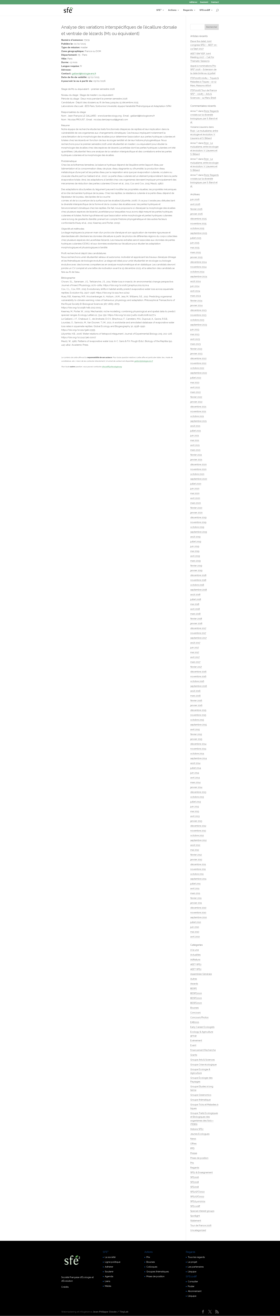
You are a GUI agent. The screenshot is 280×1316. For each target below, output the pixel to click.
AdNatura (195, 959)
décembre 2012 (198, 826)
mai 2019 (194, 551)
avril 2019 (195, 556)
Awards (194, 983)
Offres (193, 1143)
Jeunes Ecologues (199, 1134)
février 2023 (196, 349)
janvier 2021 (196, 459)
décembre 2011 (198, 864)
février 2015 (196, 734)
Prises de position (199, 1158)
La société (110, 1257)
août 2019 (195, 536)
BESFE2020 (196, 993)
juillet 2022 (195, 377)
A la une (194, 950)
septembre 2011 (198, 879)
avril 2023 (195, 339)
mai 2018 (194, 604)
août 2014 (195, 763)
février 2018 (196, 618)
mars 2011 (195, 893)
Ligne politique (112, 1262)
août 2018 (195, 594)
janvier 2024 (196, 305)
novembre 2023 (198, 315)
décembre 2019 (198, 517)
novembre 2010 (198, 912)
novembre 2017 (198, 633)
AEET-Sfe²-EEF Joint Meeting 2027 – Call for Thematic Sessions (202, 57)
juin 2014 (194, 773)
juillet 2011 (195, 883)
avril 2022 (195, 387)
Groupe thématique (200, 1099)
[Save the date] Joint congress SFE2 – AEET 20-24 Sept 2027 (203, 45)
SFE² (158, 10)
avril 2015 (195, 729)
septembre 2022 (198, 373)
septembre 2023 (198, 324)
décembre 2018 (198, 575)
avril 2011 (194, 888)
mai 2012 (194, 850)
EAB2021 (194, 1022)
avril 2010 (195, 936)
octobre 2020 (197, 474)
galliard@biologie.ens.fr (84, 73)
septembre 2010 (198, 917)
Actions (172, 10)
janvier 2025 (196, 257)
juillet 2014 (195, 768)
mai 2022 (194, 382)
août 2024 (195, 281)
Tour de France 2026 (200, 1225)
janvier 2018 (196, 623)
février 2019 (196, 565)
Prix (192, 1163)
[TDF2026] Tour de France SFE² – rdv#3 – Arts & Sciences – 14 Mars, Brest (203, 94)
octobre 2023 (197, 320)
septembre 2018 (198, 589)
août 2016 (195, 691)
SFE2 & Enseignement (201, 1172)
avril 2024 (195, 291)
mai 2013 (194, 811)
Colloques (151, 1266)
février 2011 (196, 898)
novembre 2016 (198, 676)
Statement (195, 1220)
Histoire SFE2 (196, 1129)
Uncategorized (198, 1230)
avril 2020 (195, 498)
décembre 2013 (198, 792)
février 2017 (196, 667)
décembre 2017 (198, 628)
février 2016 (196, 700)
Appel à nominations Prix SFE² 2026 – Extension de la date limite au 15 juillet (203, 70)
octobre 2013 (197, 797)
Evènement (196, 1040)
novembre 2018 (198, 580)
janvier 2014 (196, 787)
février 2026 (196, 209)
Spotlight (195, 1216)
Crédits (65, 1287)
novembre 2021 (198, 411)
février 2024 (196, 300)
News (193, 1138)
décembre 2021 (198, 406)
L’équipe (192, 1271)
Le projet (192, 1262)
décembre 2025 (198, 218)
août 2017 (195, 642)
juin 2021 (194, 435)
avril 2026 (195, 204)
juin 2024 (194, 286)
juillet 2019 (195, 541)
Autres (193, 979)
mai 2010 (194, 932)
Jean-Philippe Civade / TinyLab (110, 1311)
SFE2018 (194, 1182)
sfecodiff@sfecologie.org (112, 367)
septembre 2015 (198, 724)
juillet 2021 (195, 430)
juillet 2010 (195, 922)
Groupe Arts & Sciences (202, 1059)
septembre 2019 (198, 532)
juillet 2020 (195, 483)
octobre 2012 (197, 835)
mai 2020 (195, 493)
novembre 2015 (198, 715)
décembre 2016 (198, 671)
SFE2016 (194, 1177)
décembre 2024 (198, 262)
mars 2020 (195, 503)
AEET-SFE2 (195, 964)
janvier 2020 (196, 512)
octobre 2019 (197, 527)
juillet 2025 (195, 238)
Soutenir (204, 2)
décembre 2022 (198, 358)
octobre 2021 (197, 416)
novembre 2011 (198, 869)
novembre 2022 (198, 363)
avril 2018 (195, 609)
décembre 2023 (198, 310)
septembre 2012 (198, 840)
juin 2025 (194, 243)
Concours (195, 1012)
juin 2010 (194, 927)
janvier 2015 (196, 739)
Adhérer (193, 2)
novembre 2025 (198, 223)
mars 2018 (195, 614)
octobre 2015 (197, 720)
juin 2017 (194, 647)
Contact (215, 2)
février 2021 (196, 455)
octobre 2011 (197, 874)
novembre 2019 (198, 522)
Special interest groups (202, 1211)
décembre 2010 (198, 907)
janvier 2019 (196, 570)
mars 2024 (195, 296)
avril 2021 (195, 445)
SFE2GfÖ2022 (197, 1196)
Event (193, 1045)
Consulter (193, 1281)
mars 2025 (195, 252)
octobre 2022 (197, 368)
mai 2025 (194, 247)
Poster (191, 1286)
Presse (193, 1153)
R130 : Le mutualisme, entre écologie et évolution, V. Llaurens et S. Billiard (204, 135)
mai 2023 (194, 334)
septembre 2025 (198, 233)
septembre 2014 (198, 758)
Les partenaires (196, 1266)
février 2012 (196, 854)
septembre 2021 (198, 421)
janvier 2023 (196, 353)
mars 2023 (195, 344)
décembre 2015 (198, 710)
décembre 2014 (198, 744)
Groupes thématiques (157, 1271)
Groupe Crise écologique (203, 1064)
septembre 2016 (198, 686)
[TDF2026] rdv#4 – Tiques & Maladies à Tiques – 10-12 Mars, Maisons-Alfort (204, 82)
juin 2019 (194, 546)
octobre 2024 (197, 271)
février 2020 (196, 508)
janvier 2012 (196, 859)
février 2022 (196, 397)
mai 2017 (194, 652)
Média (108, 1286)
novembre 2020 (198, 469)
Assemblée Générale (201, 974)
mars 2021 (195, 450)
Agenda (109, 1276)
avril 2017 (195, 657)
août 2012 (195, 845)
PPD (192, 1148)
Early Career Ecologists (202, 1027)
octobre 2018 (197, 585)
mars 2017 (195, 662)
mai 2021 (194, 440)
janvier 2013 (196, 821)
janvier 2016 (196, 705)
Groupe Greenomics (200, 1095)
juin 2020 (194, 488)
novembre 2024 (198, 267)
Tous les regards (196, 1257)
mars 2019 (195, 561)
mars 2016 (195, 695)
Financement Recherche (203, 1050)
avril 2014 (195, 777)
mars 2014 (195, 782)
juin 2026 (195, 199)
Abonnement (194, 1291)
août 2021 (195, 426)
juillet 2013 (195, 801)
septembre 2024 (198, 276)
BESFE (193, 988)
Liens (107, 1281)
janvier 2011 (196, 903)
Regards (188, 10)
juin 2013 (194, 806)
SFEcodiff (205, 10)
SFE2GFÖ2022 (197, 1191)
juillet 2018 (195, 599)
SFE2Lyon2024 (197, 1201)
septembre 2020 (198, 479)
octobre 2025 (197, 228)
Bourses (194, 1007)
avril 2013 (195, 816)
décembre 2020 (198, 464)
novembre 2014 (198, 748)
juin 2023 (194, 329)
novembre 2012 (198, 830)
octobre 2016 (197, 681)
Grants (193, 1055)
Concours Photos (199, 1017)
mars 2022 (195, 392)
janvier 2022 (196, 402)
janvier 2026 (196, 214)
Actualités (195, 954)
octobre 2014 (197, 753)
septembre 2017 (198, 638)
